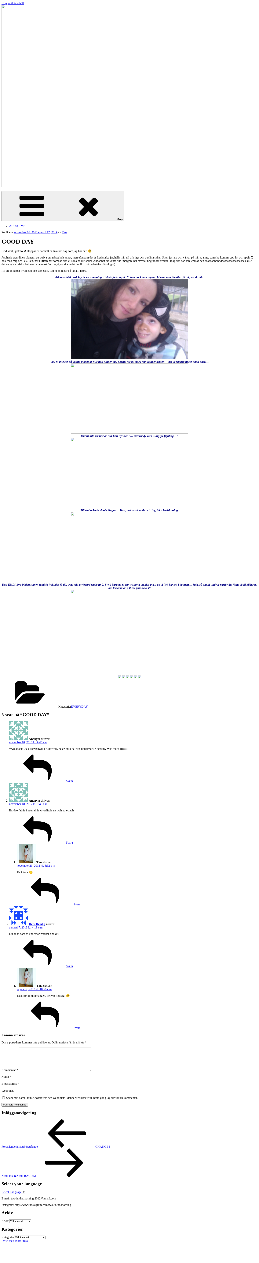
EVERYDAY (79, 706)
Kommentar (10, 1070)
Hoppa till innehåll (13, 3)
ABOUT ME (17, 225)
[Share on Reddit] (127, 676)
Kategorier (8, 1237)
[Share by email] (139, 676)
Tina (64, 232)
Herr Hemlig (37, 924)
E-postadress (10, 1083)
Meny (120, 219)
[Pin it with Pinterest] (131, 676)
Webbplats (8, 1090)
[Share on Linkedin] (135, 676)
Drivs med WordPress (15, 1240)
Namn (6, 1076)
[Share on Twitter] (123, 676)
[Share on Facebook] (119, 676)
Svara (69, 780)
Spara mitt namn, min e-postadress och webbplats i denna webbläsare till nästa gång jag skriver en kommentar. (72, 1097)
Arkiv (5, 1221)
